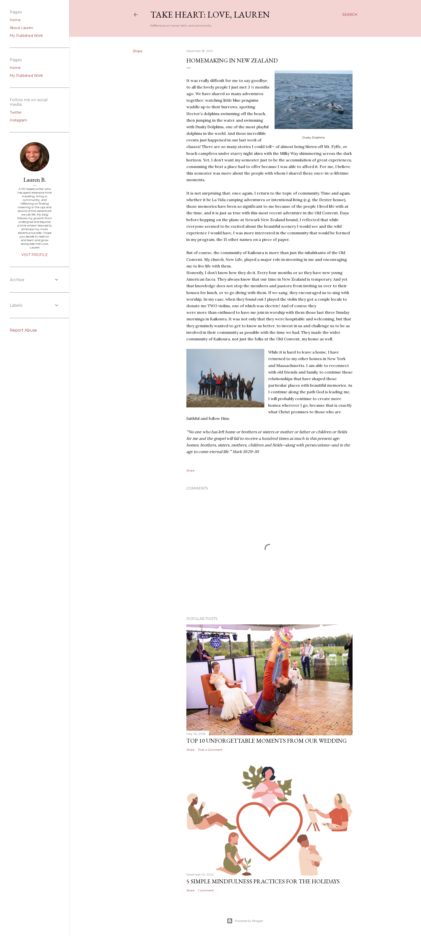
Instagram (18, 120)
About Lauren (21, 28)
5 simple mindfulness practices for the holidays (263, 881)
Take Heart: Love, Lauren (210, 14)
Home (15, 20)
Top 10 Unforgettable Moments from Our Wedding (266, 740)
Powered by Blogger (249, 921)
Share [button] (138, 51)
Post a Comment (210, 749)
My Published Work (26, 35)
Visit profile (34, 255)
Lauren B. (34, 179)
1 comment (206, 890)
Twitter (16, 112)
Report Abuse (23, 330)
